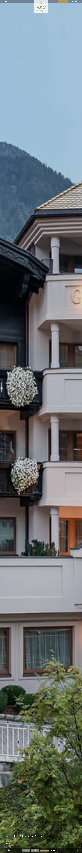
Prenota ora (63, 1)
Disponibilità (73, 1)
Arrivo (8, 843)
